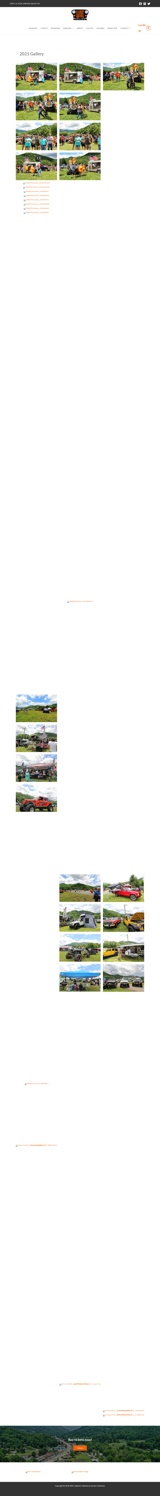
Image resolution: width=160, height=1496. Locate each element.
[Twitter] (148, 3)
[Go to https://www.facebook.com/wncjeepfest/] (108, 1445)
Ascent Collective (98, 1460)
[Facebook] (140, 3)
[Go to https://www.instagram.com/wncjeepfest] (115, 1445)
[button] (72, 28)
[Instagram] (144, 3)
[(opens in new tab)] (33, 1446)
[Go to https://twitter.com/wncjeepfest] (122, 1445)
